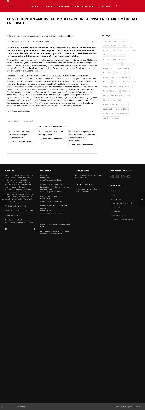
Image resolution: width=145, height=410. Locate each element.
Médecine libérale (125, 86)
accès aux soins (119, 41)
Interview (117, 82)
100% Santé (107, 41)
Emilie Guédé (14, 41)
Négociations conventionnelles (113, 95)
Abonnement (64, 6)
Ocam (129, 95)
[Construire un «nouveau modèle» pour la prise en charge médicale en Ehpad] (52, 35)
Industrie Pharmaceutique (119, 77)
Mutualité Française (109, 86)
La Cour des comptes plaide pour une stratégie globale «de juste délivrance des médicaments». (83, 145)
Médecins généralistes (110, 91)
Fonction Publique (123, 68)
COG (104, 55)
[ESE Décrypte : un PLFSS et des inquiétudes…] (52, 133)
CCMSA (105, 50)
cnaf (121, 50)
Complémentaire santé (117, 55)
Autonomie (10, 121)
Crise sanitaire (108, 64)
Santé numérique (121, 109)
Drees (118, 64)
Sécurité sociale (108, 114)
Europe (105, 68)
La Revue (50, 6)
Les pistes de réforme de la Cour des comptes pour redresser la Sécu (23, 142)
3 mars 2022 (30, 41)
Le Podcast (106, 6)
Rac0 (119, 100)
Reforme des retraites (110, 104)
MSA (134, 82)
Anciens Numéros (85, 6)
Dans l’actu (35, 6)
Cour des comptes (21, 121)
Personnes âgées (109, 100)
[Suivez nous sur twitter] (117, 176)
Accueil (115, 195)
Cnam (128, 50)
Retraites (124, 104)
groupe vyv (119, 73)
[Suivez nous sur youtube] (123, 176)
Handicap (130, 73)
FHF (112, 68)
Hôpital (105, 77)
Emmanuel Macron (130, 64)
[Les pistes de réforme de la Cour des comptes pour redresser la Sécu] (22, 134)
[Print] (92, 41)
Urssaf (105, 118)
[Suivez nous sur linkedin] (112, 176)
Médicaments (126, 91)
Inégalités (126, 82)
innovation (106, 82)
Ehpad (30, 121)
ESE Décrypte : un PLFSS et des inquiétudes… (53, 139)
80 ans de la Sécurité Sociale (123, 203)
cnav (135, 50)
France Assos (107, 73)
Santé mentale (107, 109)
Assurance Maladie (109, 46)
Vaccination (115, 118)
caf (131, 46)
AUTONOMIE (44, 41)
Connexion (137, 407)
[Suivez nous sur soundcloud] (128, 176)
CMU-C (114, 50)
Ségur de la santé (123, 114)
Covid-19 (122, 59)
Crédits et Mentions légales (123, 220)
